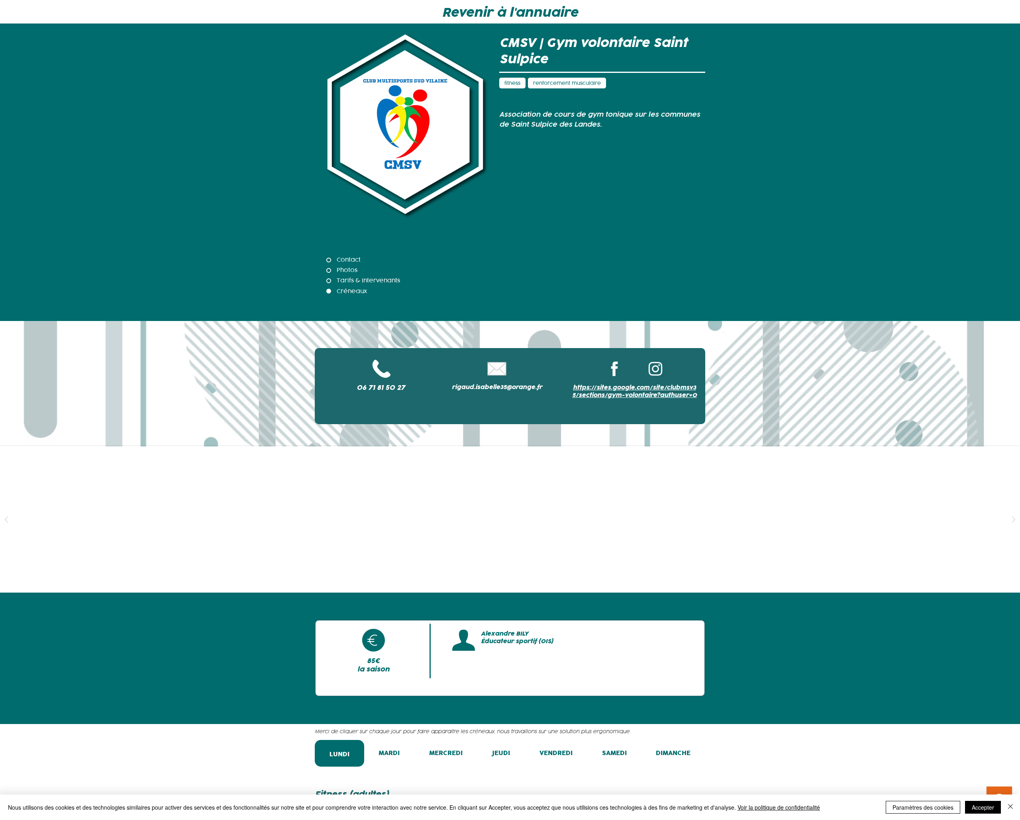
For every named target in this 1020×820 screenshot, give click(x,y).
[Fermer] (1010, 807)
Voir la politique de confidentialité (779, 807)
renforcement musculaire (567, 83)
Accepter (983, 807)
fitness (512, 83)
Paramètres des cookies (922, 807)
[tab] (339, 753)
